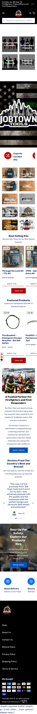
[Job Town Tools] (18, 13)
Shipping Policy (9, 661)
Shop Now (18, 564)
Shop (4, 625)
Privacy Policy (8, 654)
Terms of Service (10, 669)
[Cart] (33, 13)
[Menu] (4, 13)
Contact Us (7, 639)
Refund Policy (8, 647)
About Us (6, 632)
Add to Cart (12, 353)
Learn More (18, 450)
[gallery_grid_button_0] (16, 518)
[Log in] (29, 13)
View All (18, 290)
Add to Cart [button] (12, 284)
